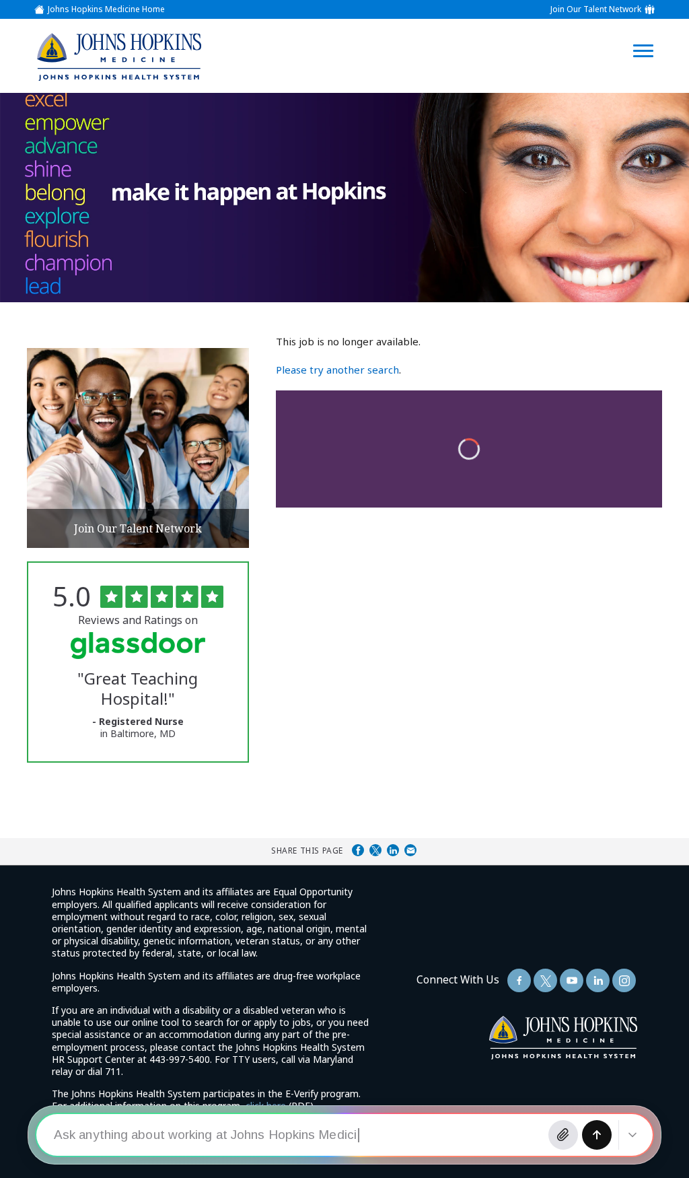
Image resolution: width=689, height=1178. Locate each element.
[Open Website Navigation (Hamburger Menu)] (650, 34)
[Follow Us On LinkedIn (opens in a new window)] (597, 980)
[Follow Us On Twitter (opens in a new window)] (545, 980)
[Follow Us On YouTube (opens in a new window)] (571, 980)
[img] (118, 56)
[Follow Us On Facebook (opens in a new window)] (519, 980)
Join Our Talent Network (595, 9)
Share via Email (410, 850)
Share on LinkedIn (393, 850)
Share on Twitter (375, 850)
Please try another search (337, 369)
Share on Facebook (358, 850)
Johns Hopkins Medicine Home (106, 9)
